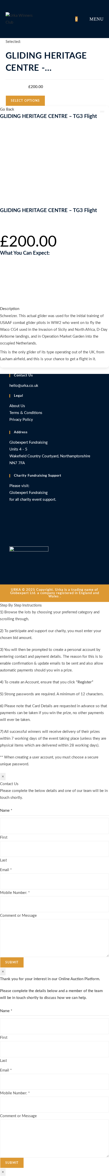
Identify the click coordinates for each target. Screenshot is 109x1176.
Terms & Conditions (25, 413)
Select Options (25, 100)
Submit (12, 962)
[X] (10, 515)
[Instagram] (10, 535)
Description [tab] (9, 309)
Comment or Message (18, 916)
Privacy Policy (21, 420)
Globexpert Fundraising (28, 493)
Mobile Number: (15, 893)
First (3, 837)
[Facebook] (10, 525)
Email (6, 870)
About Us (17, 406)
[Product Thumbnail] (102, 111)
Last (3, 860)
